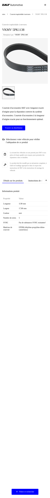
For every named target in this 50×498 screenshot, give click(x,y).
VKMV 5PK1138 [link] (41, 14)
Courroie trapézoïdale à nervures (20, 14)
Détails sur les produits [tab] (13, 180)
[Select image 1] (8, 92)
